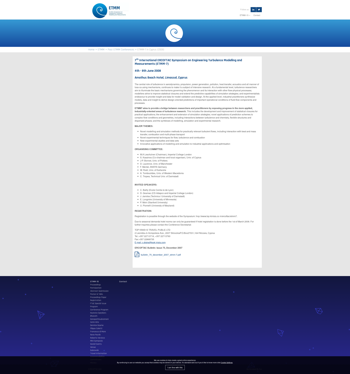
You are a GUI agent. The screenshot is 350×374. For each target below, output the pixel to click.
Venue (93, 347)
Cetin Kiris (94, 322)
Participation (95, 287)
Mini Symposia (96, 340)
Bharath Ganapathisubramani (99, 318)
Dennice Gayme (96, 325)
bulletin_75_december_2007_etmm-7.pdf (161, 254)
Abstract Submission (99, 291)
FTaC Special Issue (98, 303)
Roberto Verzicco (97, 337)
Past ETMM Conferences (121, 49)
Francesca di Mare (98, 331)
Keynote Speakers (98, 312)
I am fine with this (175, 367)
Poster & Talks (96, 294)
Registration (95, 300)
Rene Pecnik (95, 334)
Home (91, 49)
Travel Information (98, 353)
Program (94, 306)
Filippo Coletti (96, 328)
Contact (256, 15)
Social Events (96, 344)
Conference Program (99, 309)
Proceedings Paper (98, 297)
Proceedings (95, 284)
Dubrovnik (94, 350)
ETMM (101, 49)
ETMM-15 (244, 15)
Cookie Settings (227, 362)
